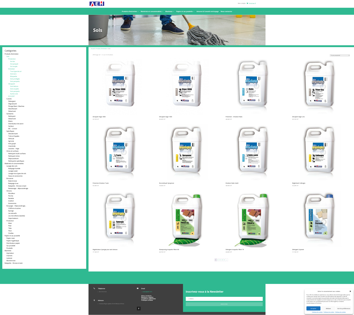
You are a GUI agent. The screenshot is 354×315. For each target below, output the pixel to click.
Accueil (93, 48)
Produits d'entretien (101, 48)
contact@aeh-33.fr (147, 291)
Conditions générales (148, 299)
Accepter (313, 308)
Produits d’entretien (129, 11)
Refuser (328, 308)
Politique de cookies (317, 312)
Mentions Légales (147, 297)
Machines (168, 11)
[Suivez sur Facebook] (139, 308)
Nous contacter (226, 11)
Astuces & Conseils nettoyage (208, 11)
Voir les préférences (343, 308)
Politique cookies (147, 300)
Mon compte (242, 3)
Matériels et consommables (151, 11)
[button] (350, 291)
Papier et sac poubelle (184, 11)
